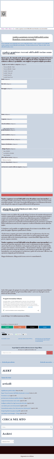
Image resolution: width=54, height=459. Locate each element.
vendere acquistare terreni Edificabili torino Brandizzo (13, 45)
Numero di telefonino (9, 144)
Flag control (9, 128)
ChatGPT (7, 327)
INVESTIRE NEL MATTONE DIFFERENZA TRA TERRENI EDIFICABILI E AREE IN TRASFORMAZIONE (42, 340)
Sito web (6, 83)
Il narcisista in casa (5, 395)
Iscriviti (49, 352)
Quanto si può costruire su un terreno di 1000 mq (25, 338)
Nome (5, 114)
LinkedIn (45, 327)
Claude (19, 327)
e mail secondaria (8, 134)
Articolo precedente (7, 362)
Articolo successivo (47, 362)
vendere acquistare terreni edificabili (41, 43)
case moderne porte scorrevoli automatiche (10, 405)
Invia (27, 195)
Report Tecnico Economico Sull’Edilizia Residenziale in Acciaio (15, 393)
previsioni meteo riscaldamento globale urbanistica (12, 398)
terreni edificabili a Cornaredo (5, 338)
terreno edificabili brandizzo (26, 43)
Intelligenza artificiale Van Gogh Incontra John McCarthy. (14, 403)
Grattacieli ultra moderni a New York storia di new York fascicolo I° (16, 408)
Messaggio (6, 88)
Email (5, 79)
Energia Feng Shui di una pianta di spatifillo (10, 411)
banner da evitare (6, 378)
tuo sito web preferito (9, 162)
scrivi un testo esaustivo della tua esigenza (14, 166)
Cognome (6, 119)
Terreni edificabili (5, 43)
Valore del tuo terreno (9, 157)
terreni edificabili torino (15, 43)
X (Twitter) (32, 327)
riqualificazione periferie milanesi (8, 390)
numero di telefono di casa (10, 139)
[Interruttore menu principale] (51, 13)
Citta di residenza (8, 123)
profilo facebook (8, 130)
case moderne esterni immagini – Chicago (10, 413)
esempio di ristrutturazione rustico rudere (10, 400)
